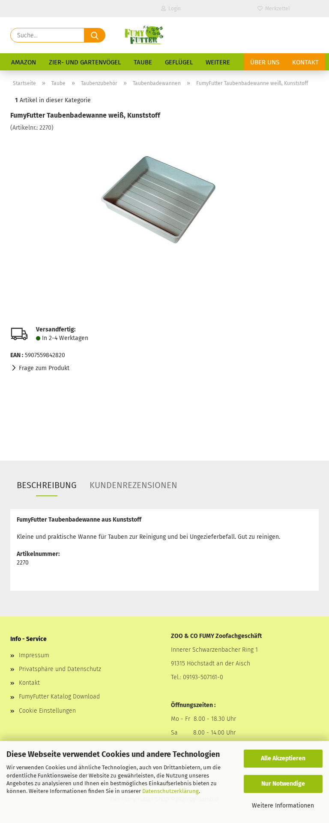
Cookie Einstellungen (47, 710)
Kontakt (305, 62)
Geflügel (179, 62)
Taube (143, 62)
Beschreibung (47, 485)
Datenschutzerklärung (170, 791)
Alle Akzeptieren (283, 758)
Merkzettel (276, 9)
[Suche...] (94, 35)
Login (173, 9)
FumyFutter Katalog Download (59, 696)
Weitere (218, 62)
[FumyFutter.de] (143, 35)
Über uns (264, 62)
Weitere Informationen (283, 805)
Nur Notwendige (283, 783)
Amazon (23, 62)
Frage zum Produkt (44, 368)
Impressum (34, 655)
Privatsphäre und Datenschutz (60, 669)
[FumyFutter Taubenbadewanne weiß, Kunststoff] (165, 196)
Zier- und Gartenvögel (85, 62)
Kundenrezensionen (133, 485)
